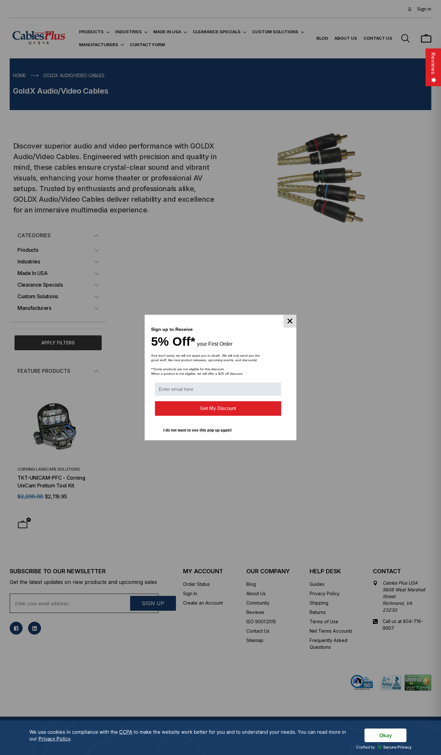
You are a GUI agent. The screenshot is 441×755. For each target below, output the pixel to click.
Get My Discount (218, 408)
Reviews (433, 63)
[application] (220, 737)
